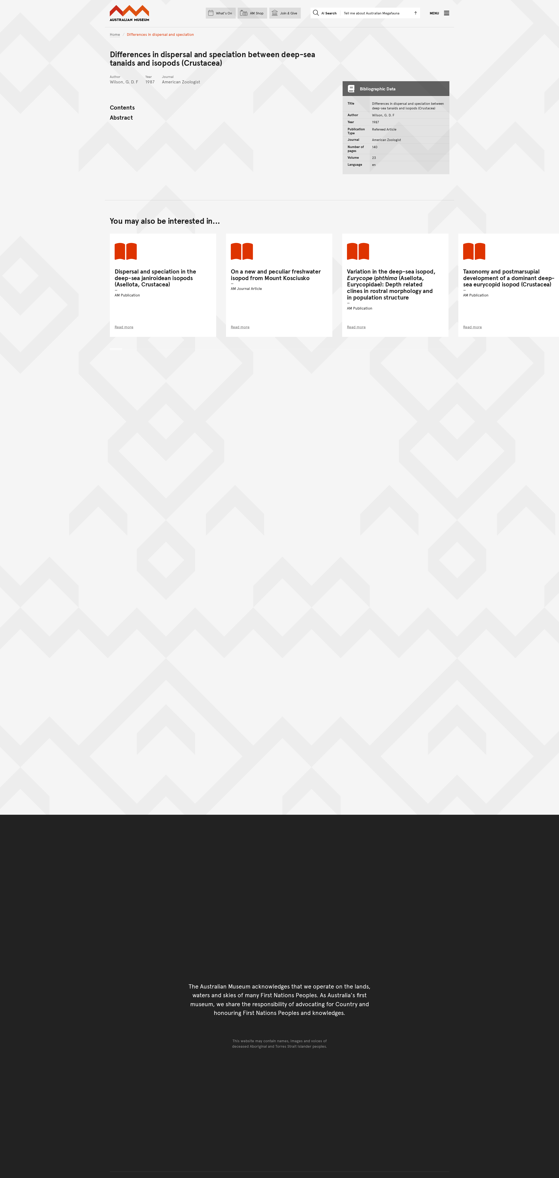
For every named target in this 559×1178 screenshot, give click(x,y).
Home (115, 34)
